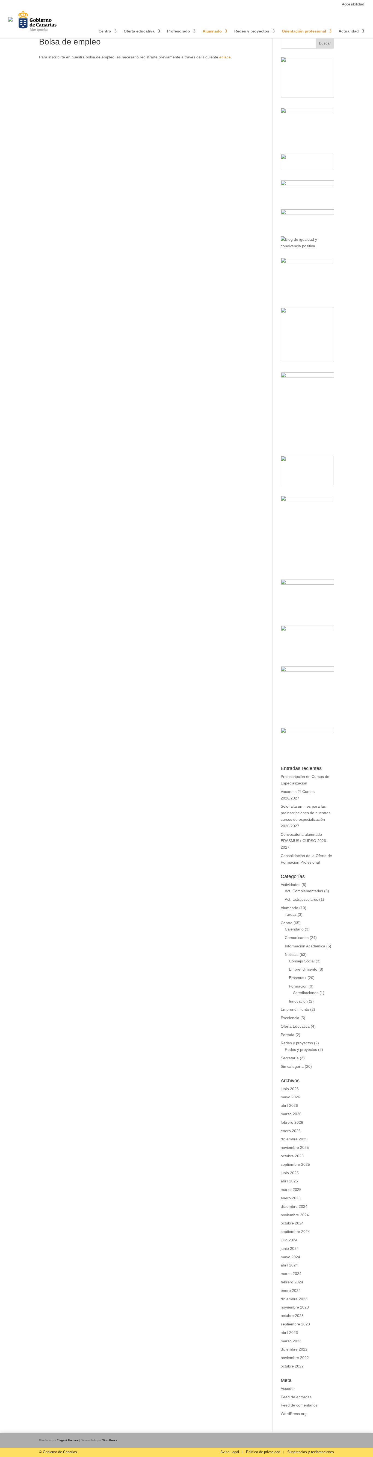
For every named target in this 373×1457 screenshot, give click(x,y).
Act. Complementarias (304, 891)
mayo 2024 (290, 1257)
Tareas (291, 914)
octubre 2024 (292, 1223)
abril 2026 (289, 1105)
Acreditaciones (305, 993)
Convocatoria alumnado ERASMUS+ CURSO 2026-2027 (304, 841)
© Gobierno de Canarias (58, 1452)
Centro (286, 923)
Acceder (288, 1388)
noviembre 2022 (295, 1357)
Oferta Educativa (295, 1026)
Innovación (298, 1001)
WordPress (109, 1440)
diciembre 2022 (294, 1349)
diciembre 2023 (294, 1299)
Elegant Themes (67, 1440)
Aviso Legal (229, 1452)
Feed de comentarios (299, 1405)
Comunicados (297, 937)
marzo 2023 (291, 1341)
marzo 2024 (291, 1273)
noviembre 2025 (295, 1147)
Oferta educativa (139, 31)
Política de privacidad (263, 1452)
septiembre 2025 (295, 1164)
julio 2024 (289, 1240)
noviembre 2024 (295, 1215)
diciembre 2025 (294, 1139)
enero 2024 (291, 1290)
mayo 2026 (290, 1097)
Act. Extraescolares (301, 899)
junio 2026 (290, 1089)
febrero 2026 (292, 1122)
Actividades (290, 884)
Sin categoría (292, 1066)
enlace (225, 57)
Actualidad (349, 31)
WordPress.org (294, 1413)
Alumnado (289, 908)
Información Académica (305, 946)
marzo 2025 (291, 1189)
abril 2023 (289, 1332)
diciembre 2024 (294, 1206)
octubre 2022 (292, 1366)
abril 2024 (289, 1265)
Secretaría (290, 1058)
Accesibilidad (353, 4)
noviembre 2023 (295, 1307)
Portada (287, 1035)
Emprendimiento (303, 969)
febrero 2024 (292, 1282)
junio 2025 (290, 1173)
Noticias (291, 954)
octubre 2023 (292, 1315)
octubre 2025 (292, 1156)
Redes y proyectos (297, 1043)
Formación (298, 986)
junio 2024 (290, 1248)
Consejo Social (302, 961)
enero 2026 (291, 1131)
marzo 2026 (291, 1114)
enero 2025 (291, 1198)
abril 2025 (289, 1181)
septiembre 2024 (295, 1231)
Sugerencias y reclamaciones (310, 1452)
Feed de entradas (296, 1397)
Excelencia (290, 1018)
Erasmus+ (297, 978)
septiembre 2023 (295, 1324)
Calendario (294, 929)
